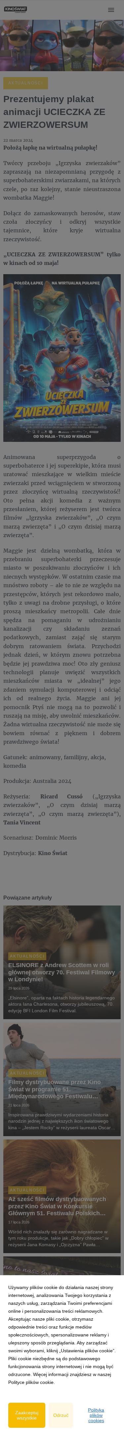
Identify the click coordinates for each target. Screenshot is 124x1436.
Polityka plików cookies (96, 1415)
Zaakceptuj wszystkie (26, 1415)
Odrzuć (60, 1415)
